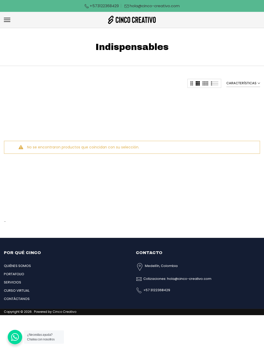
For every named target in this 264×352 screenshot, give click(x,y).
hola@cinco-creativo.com (155, 6)
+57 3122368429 (156, 290)
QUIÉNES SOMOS (17, 265)
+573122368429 (104, 6)
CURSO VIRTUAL (16, 290)
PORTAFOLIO (14, 274)
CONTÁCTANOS (17, 298)
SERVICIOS (12, 282)
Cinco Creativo (64, 311)
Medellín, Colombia (161, 265)
